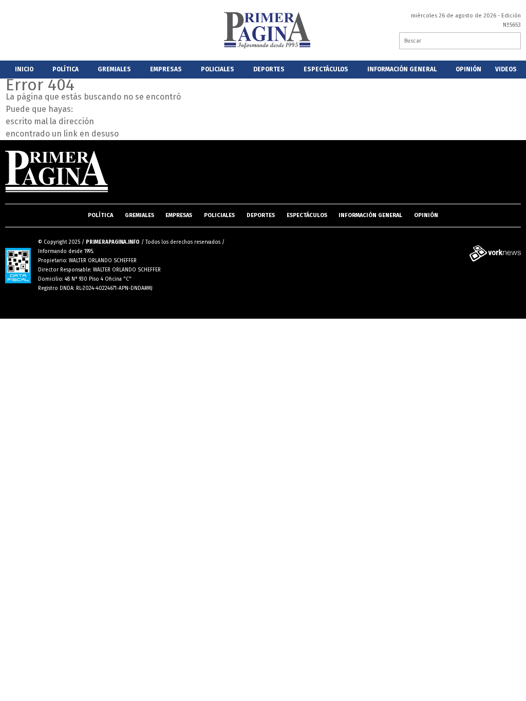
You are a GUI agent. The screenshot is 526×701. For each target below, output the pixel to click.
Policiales (217, 69)
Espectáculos (326, 69)
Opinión (468, 69)
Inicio (24, 69)
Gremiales (114, 69)
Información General (402, 69)
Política (65, 69)
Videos (506, 69)
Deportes (269, 69)
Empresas (166, 69)
